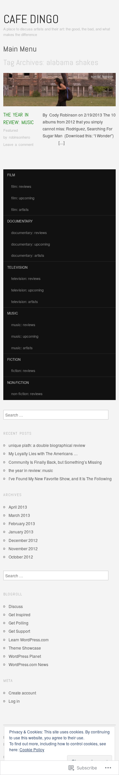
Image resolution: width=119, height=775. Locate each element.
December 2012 (23, 540)
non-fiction (18, 382)
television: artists (24, 301)
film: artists (20, 209)
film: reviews (21, 186)
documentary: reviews (29, 232)
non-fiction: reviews (27, 393)
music (12, 313)
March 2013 (19, 515)
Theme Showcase (25, 648)
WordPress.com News (28, 664)
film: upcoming (22, 197)
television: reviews (26, 278)
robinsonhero (19, 137)
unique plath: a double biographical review (47, 445)
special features (102, 76)
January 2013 (21, 531)
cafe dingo (31, 19)
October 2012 (21, 556)
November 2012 (23, 548)
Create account (22, 692)
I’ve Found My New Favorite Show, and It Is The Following (60, 478)
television (17, 267)
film (11, 175)
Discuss (16, 606)
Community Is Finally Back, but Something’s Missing (55, 462)
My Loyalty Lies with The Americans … (43, 453)
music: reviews (23, 324)
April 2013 (18, 507)
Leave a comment (18, 144)
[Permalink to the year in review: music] (59, 91)
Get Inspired (19, 614)
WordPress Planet (25, 656)
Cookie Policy (32, 749)
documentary (20, 221)
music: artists (22, 347)
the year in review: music (18, 118)
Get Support (19, 631)
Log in (14, 701)
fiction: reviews (23, 370)
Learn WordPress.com (29, 639)
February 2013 (22, 523)
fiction (13, 359)
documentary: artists (27, 255)
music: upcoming (24, 336)
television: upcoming (27, 289)
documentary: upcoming (30, 244)
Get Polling (18, 622)
